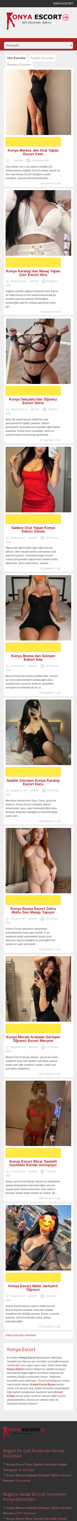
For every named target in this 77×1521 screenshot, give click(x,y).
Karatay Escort (19, 281)
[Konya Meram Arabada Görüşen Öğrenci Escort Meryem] (38, 989)
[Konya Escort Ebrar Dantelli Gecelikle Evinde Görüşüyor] (38, 1113)
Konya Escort (18, 537)
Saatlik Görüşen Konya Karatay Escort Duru (33, 782)
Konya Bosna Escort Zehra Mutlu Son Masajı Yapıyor (33, 910)
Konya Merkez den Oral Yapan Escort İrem (33, 152)
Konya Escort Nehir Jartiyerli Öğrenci (33, 1288)
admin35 (18, 160)
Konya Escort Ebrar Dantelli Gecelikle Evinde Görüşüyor (33, 1163)
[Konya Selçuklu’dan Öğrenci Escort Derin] (38, 351)
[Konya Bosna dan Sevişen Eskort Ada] (38, 608)
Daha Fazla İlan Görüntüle (21, 1335)
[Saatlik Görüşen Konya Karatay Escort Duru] (38, 732)
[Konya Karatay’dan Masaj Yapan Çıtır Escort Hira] (38, 223)
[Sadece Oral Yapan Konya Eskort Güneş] (38, 479)
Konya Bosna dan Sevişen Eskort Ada (33, 658)
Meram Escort (18, 1047)
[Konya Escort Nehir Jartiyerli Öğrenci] (38, 1238)
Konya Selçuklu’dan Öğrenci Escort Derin (33, 401)
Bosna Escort (18, 666)
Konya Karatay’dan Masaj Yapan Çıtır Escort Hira (33, 273)
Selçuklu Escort (19, 409)
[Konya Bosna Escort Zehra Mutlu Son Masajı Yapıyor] (38, 860)
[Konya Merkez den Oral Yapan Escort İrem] (38, 102)
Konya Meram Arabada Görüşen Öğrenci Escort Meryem (33, 1039)
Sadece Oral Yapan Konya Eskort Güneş (33, 529)
